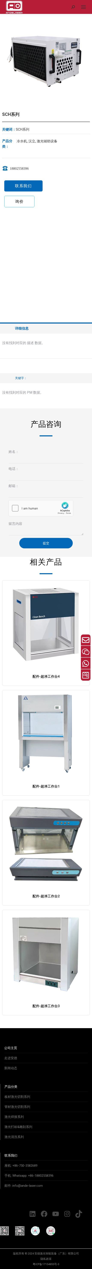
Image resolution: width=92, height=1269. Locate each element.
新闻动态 (10, 1068)
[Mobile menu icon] (83, 7)
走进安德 (10, 1058)
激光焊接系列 (14, 1117)
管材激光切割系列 (17, 1107)
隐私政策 (46, 1258)
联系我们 (10, 1155)
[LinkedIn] (32, 1214)
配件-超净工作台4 (46, 676)
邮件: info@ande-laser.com (23, 1186)
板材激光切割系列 (17, 1097)
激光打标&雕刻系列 (18, 1127)
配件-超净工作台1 (46, 786)
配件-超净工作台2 (46, 896)
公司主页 (10, 1048)
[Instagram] (67, 1214)
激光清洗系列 (14, 1137)
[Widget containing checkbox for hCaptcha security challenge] (41, 508)
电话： (14, 469)
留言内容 (15, 524)
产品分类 (10, 1087)
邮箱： (14, 486)
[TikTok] (79, 1214)
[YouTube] (55, 1214)
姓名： (14, 452)
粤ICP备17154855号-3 (46, 1264)
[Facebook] (44, 1214)
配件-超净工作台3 (46, 1006)
